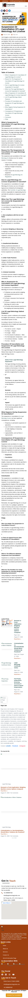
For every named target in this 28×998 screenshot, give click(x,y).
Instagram (22, 746)
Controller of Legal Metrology (18, 190)
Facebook (15, 746)
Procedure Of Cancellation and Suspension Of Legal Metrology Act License (14, 103)
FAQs (6, 119)
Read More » (17, 639)
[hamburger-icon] (25, 6)
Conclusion (8, 117)
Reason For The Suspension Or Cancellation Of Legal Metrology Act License (14, 81)
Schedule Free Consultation (14, 995)
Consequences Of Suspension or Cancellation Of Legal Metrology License (14, 113)
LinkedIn (8, 746)
